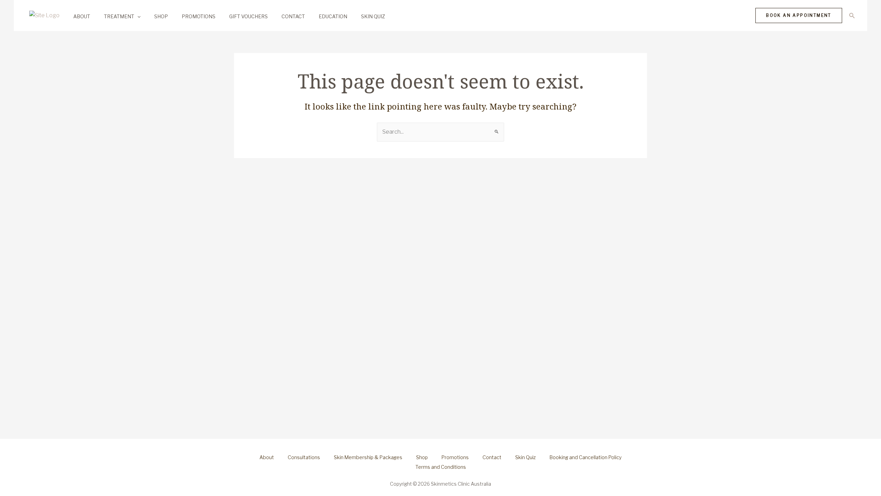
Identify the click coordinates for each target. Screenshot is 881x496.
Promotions (198, 16)
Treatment (119, 16)
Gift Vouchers (248, 16)
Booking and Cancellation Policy (586, 457)
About (81, 16)
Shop (161, 16)
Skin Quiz (373, 16)
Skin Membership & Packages (368, 457)
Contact (293, 16)
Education (333, 16)
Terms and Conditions (440, 467)
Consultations (304, 457)
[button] (137, 16)
